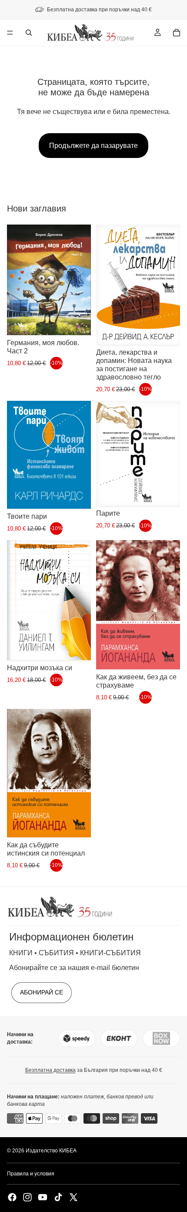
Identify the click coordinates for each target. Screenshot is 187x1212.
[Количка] (176, 32)
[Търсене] (28, 32)
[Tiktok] (58, 1197)
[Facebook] (12, 1197)
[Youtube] (42, 1197)
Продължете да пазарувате (93, 145)
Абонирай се (41, 992)
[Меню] (10, 33)
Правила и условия (30, 1174)
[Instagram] (27, 1197)
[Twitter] (73, 1197)
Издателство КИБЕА (51, 1151)
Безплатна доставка (50, 1070)
